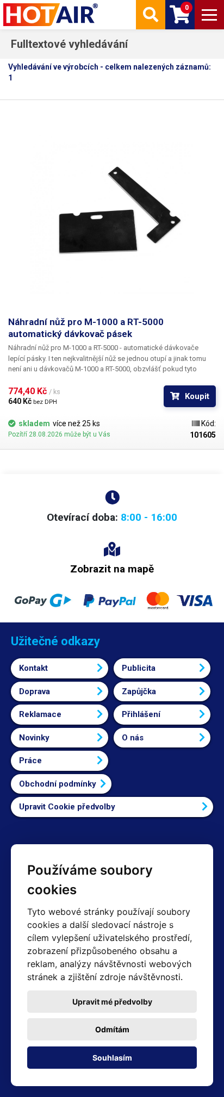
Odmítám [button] (112, 1029)
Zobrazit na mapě (112, 569)
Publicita (138, 668)
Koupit (197, 396)
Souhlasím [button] (112, 1057)
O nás (133, 738)
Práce (30, 760)
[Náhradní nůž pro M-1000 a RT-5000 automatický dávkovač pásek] (112, 212)
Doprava (34, 691)
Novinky (34, 738)
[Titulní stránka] (51, 14)
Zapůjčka (139, 691)
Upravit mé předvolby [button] (112, 1001)
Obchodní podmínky (57, 784)
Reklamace (40, 714)
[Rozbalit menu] (209, 14)
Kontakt (33, 668)
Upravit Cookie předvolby (67, 807)
